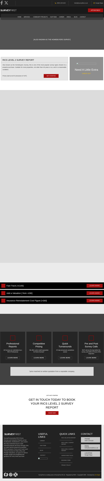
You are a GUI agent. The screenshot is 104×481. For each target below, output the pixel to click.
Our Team (53, 17)
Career (61, 17)
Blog (75, 17)
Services (27, 17)
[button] (27, 17)
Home (19, 17)
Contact (83, 17)
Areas (69, 17)
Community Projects (40, 17)
